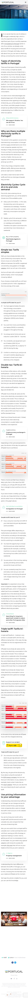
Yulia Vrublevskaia (19, 957)
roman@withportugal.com (15, 988)
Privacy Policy (14, 975)
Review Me (21, 995)
